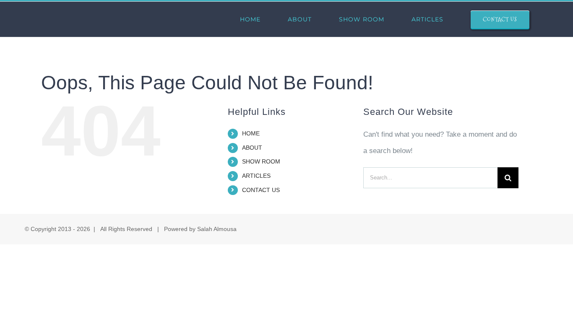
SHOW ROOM (261, 161)
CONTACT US (261, 190)
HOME (251, 133)
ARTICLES (256, 175)
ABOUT (252, 147)
